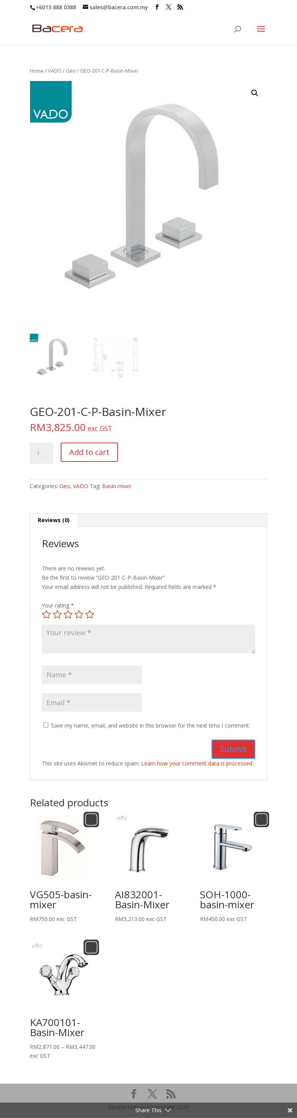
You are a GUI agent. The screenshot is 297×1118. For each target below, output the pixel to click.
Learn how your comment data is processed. (197, 763)
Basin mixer (116, 486)
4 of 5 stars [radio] (79, 614)
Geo (71, 70)
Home (37, 70)
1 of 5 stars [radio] (46, 614)
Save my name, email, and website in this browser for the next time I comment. (150, 725)
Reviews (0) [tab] (54, 520)
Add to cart (89, 452)
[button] (255, 93)
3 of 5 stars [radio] (68, 614)
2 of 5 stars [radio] (57, 614)
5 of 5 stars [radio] (89, 614)
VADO (54, 70)
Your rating (58, 605)
